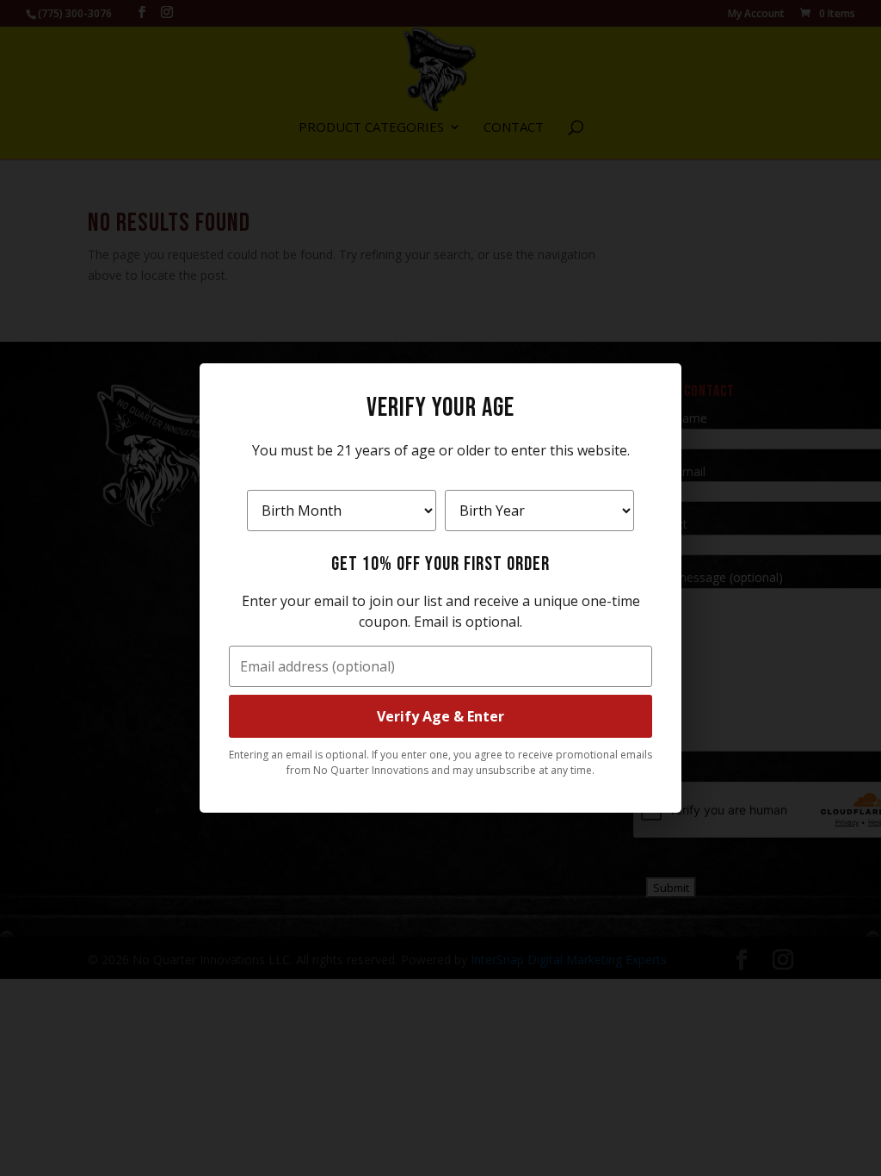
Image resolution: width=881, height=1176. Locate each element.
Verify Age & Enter (440, 716)
